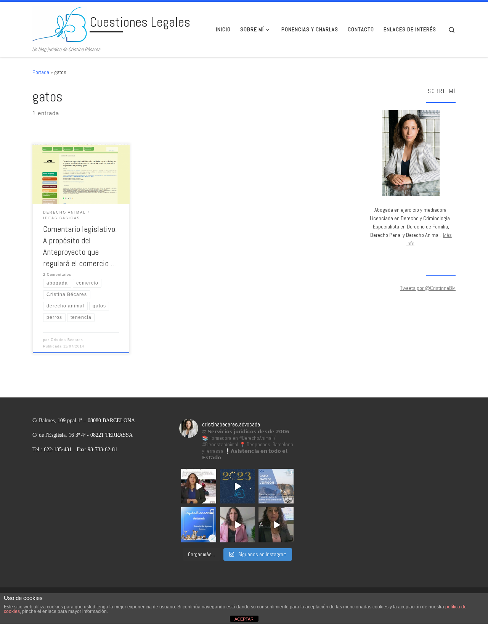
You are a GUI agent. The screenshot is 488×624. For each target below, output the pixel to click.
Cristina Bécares (67, 340)
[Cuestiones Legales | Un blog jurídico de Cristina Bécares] (59, 24)
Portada (40, 72)
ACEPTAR (244, 619)
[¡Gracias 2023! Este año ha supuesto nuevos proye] (237, 486)
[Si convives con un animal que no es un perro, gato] (237, 524)
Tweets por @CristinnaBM (428, 288)
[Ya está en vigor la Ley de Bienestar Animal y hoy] (198, 524)
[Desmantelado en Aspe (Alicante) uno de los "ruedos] (198, 486)
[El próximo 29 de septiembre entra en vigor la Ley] (276, 524)
